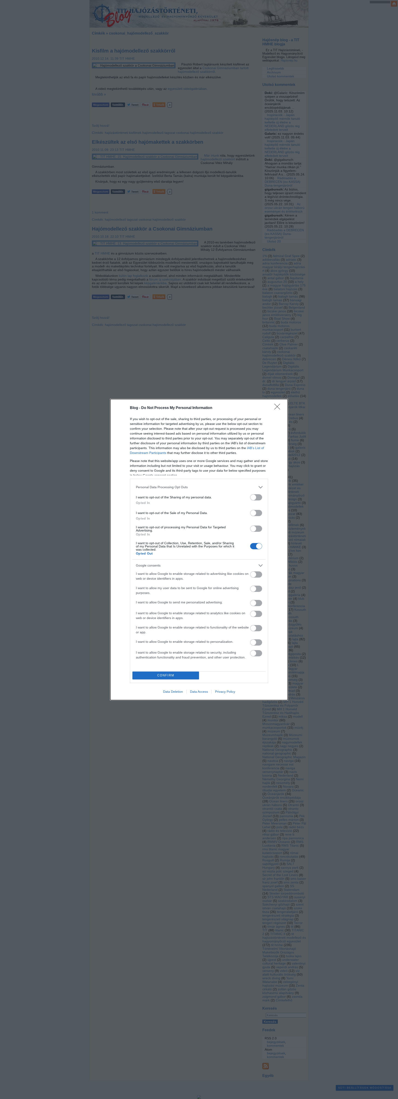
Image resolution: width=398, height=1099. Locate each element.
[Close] (278, 408)
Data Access (199, 691)
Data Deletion (173, 691)
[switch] (256, 497)
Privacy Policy (225, 691)
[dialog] (199, 549)
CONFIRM (165, 675)
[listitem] (199, 487)
